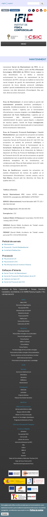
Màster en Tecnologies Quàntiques (23, 417)
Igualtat (23, 402)
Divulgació (23, 387)
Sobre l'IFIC (23, 302)
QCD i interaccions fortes (24, 357)
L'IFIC (24, 300)
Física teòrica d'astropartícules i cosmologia (25, 360)
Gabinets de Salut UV (12, 279)
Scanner (23, 455)
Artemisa (23, 431)
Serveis (23, 369)
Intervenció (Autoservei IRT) (23, 442)
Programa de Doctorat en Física (23, 420)
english (4, 3)
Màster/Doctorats (23, 407)
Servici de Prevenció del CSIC (14, 282)
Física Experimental (23, 331)
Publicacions (23, 318)
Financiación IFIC (23, 316)
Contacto (14, 10)
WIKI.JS (23, 450)
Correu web (23, 437)
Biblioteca (23, 380)
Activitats (23, 392)
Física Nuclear (24, 339)
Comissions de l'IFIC (23, 324)
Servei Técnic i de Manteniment (15, 273)
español (10, 3)
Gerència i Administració (23, 372)
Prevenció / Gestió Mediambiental (16, 247)
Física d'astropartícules (25, 336)
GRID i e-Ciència (25, 341)
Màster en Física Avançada (23, 414)
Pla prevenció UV (10, 259)
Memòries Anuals (23, 313)
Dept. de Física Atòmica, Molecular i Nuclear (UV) (23, 458)
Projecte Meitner (23, 395)
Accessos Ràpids (23, 429)
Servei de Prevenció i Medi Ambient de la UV (20, 276)
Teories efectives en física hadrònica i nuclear (24, 355)
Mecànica (23, 377)
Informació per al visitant (23, 310)
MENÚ (23, 44)
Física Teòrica (24, 347)
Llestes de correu (23, 439)
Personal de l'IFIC (23, 307)
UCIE (23, 365)
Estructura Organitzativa (23, 305)
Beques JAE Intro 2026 (23, 412)
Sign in (5, 10)
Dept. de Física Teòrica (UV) (23, 461)
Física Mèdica (25, 344)
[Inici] (23, 22)
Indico (23, 447)
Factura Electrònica (23, 321)
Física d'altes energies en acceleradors (24, 333)
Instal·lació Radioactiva (12, 250)
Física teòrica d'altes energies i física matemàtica (24, 352)
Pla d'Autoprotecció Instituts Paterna (17, 265)
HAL (23, 445)
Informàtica (23, 374)
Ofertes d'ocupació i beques (23, 424)
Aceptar (5, 514)
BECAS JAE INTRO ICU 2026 (24, 409)
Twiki (23, 453)
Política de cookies (36, 510)
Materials (23, 389)
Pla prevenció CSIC (11, 262)
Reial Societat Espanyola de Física (23, 463)
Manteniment (9, 244)
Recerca (24, 328)
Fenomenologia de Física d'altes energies (24, 349)
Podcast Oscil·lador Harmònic (23, 397)
